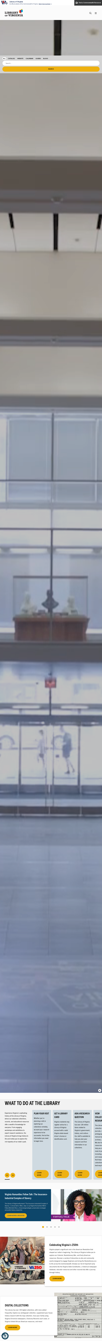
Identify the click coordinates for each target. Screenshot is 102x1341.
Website (20, 58)
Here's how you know (44, 4)
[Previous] (7, 1175)
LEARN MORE (59, 1174)
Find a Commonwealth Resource (90, 2)
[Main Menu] (96, 13)
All (4, 58)
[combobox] (51, 63)
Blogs (45, 58)
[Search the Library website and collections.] (90, 12)
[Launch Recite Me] (5, 1335)
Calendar (29, 58)
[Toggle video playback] (99, 1090)
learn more (39, 1174)
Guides (38, 58)
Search (51, 69)
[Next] (12, 1175)
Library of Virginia (16, 2)
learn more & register (15, 1215)
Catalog (11, 58)
